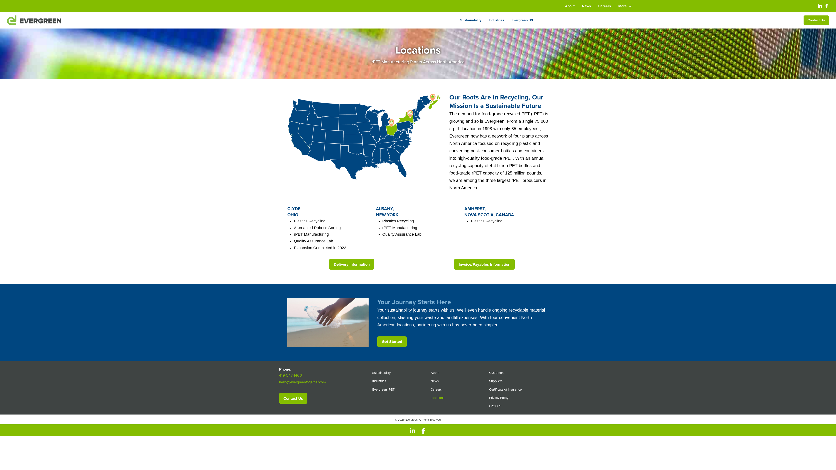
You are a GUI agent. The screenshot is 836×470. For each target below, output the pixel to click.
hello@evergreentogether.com (302, 382)
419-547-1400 (290, 375)
